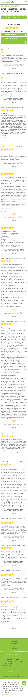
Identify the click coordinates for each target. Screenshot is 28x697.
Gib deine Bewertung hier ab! (10, 17)
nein (23, 65)
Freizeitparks (6, 5)
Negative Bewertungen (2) (10, 42)
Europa (11, 5)
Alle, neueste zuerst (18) (9, 35)
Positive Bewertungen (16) (10, 38)
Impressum (18, 657)
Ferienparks (14, 643)
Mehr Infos (5, 694)
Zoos (14, 646)
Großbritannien (17, 5)
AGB (16, 663)
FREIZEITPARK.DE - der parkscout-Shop (14, 674)
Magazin (10, 661)
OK (24, 683)
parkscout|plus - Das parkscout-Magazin (14, 676)
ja (21, 65)
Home (2, 5)
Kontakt (17, 659)
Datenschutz (19, 661)
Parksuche (9, 659)
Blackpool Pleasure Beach (10, 6)
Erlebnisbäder (14, 648)
